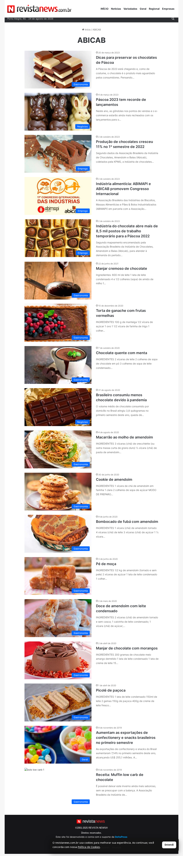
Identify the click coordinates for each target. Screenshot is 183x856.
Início (87, 29)
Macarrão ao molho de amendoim (124, 437)
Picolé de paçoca (110, 690)
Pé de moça (106, 564)
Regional (154, 8)
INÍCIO (104, 8)
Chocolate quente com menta (121, 353)
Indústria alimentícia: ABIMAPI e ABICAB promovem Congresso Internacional (123, 189)
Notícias (116, 8)
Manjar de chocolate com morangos (127, 648)
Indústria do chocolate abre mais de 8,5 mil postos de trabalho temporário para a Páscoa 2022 (127, 231)
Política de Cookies (89, 847)
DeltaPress (121, 836)
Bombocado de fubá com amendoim (127, 521)
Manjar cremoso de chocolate (121, 268)
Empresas (168, 8)
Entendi (169, 844)
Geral (143, 8)
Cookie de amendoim (114, 479)
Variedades (130, 8)
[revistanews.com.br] (39, 9)
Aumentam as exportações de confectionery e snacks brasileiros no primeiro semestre (125, 737)
